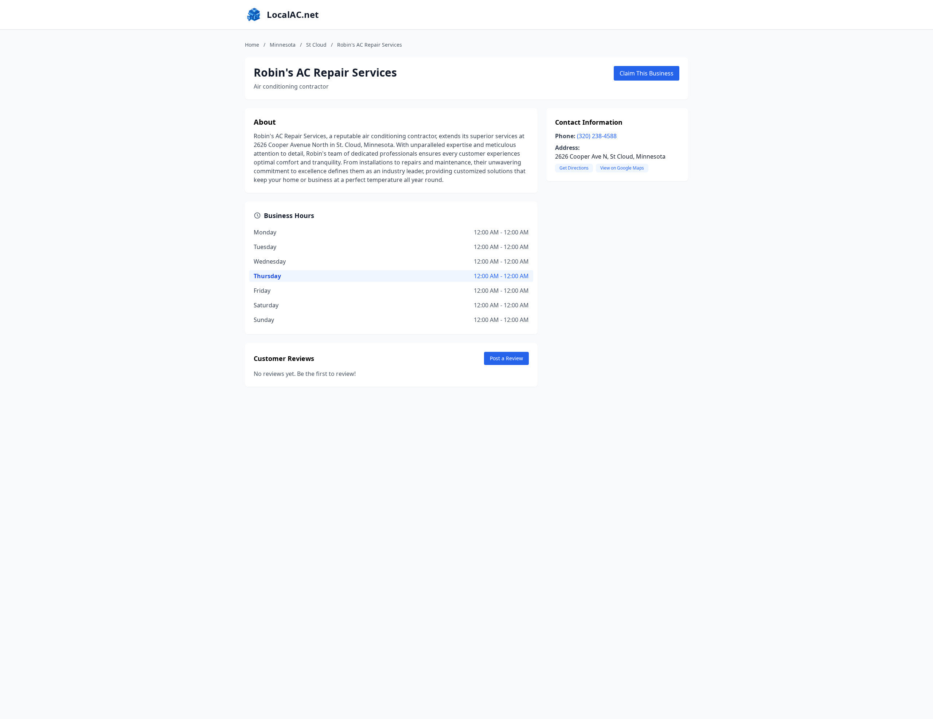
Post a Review (506, 358)
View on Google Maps (622, 168)
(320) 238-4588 (597, 136)
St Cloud (316, 44)
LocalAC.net (293, 14)
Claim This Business (647, 73)
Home (252, 44)
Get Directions (574, 168)
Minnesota (283, 44)
